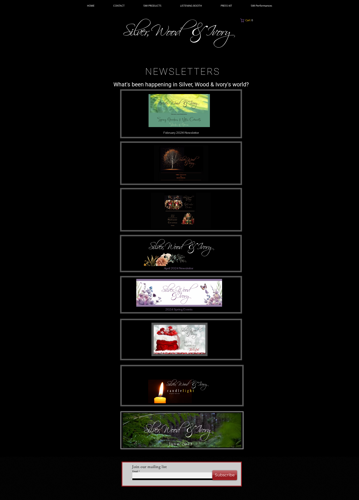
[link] (256, 20)
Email (135, 471)
